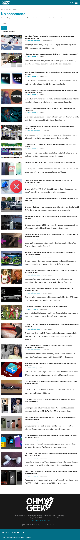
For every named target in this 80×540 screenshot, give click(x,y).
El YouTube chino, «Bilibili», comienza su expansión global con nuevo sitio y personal (51, 145)
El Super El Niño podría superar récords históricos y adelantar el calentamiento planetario (52, 325)
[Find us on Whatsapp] (9, 532)
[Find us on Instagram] (6, 532)
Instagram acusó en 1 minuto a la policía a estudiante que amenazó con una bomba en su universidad (51, 91)
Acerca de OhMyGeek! (17, 537)
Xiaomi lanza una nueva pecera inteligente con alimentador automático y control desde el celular (50, 253)
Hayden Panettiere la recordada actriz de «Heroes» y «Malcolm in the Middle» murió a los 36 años (51, 271)
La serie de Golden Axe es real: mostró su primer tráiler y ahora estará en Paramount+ (50, 109)
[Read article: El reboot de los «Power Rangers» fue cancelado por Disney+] (11, 312)
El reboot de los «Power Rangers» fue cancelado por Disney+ (46, 306)
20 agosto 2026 (42, 113)
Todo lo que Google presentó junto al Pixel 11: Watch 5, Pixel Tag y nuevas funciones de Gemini (50, 418)
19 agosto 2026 (42, 165)
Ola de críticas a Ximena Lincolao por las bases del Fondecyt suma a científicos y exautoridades (48, 346)
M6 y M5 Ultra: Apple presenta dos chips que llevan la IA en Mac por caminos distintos (51, 73)
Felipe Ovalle (32, 57)
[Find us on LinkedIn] (18, 532)
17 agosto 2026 (42, 239)
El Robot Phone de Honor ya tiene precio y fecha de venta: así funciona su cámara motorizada (50, 400)
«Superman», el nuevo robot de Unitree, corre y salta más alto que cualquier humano (51, 217)
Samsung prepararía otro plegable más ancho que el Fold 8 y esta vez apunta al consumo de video (51, 235)
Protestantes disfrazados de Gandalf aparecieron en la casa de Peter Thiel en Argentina (51, 199)
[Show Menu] (76, 2)
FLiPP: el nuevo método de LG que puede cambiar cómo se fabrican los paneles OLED (49, 127)
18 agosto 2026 (47, 203)
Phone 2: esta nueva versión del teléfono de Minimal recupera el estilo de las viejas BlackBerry (51, 472)
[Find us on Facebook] (23, 532)
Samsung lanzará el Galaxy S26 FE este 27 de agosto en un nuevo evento (50, 162)
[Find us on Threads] (15, 532)
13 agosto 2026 (41, 368)
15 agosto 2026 (42, 309)
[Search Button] (4, 28)
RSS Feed (5, 537)
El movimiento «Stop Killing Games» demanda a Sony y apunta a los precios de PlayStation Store (51, 436)
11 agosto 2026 (42, 458)
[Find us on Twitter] (21, 532)
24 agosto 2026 (42, 95)
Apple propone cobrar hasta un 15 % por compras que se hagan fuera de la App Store (50, 364)
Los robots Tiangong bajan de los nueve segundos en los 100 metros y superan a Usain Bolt (49, 37)
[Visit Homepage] (6, 3)
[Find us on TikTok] (12, 532)
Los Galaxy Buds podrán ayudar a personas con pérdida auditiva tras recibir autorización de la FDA (51, 454)
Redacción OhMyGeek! (34, 41)
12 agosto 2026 (42, 404)
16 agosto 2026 (47, 293)
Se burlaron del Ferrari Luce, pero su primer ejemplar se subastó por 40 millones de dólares (49, 289)
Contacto (28, 537)
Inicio (3, 9)
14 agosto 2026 (47, 329)
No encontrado (12, 9)
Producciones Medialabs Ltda (40, 520)
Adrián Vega (31, 185)
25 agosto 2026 (47, 41)
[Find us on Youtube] (3, 532)
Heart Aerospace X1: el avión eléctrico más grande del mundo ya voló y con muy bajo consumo (51, 382)
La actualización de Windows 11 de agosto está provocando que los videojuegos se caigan (48, 181)
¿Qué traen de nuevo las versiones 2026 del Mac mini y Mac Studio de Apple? (51, 54)
